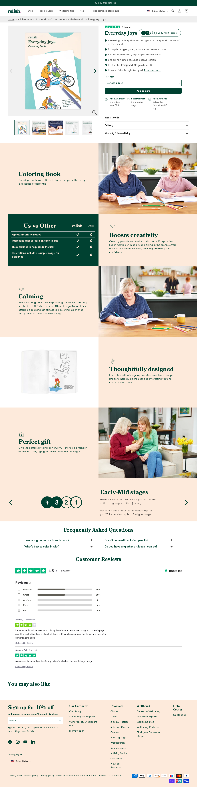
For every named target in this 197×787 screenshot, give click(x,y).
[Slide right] (95, 71)
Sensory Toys (118, 737)
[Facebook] (10, 742)
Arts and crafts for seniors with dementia (60, 19)
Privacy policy (47, 775)
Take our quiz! (152, 70)
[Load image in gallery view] (22, 127)
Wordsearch (118, 743)
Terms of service (64, 775)
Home (11, 19)
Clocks (115, 711)
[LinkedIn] (33, 742)
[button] (173, 11)
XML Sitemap (114, 775)
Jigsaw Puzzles (119, 722)
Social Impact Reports (82, 716)
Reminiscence (118, 748)
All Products (25, 19)
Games (115, 732)
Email (12, 720)
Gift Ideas (116, 758)
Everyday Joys (121, 33)
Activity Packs (119, 753)
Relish (20, 775)
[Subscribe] (60, 720)
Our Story (75, 711)
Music (114, 716)
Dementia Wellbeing (148, 711)
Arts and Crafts (120, 727)
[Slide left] (11, 71)
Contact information (85, 775)
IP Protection (76, 731)
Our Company (78, 706)
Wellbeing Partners (148, 727)
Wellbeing (143, 706)
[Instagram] (17, 742)
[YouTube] (25, 742)
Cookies (102, 775)
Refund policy (31, 775)
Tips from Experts (147, 716)
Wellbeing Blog (145, 722)
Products (117, 706)
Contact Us (179, 715)
